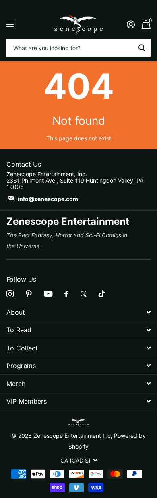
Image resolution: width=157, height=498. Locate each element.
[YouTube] (48, 294)
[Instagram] (10, 293)
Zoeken (142, 48)
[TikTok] (102, 293)
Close (78, 312)
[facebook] (66, 294)
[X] (84, 294)
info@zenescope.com (48, 198)
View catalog (11, 24)
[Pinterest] (29, 293)
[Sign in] (130, 24)
